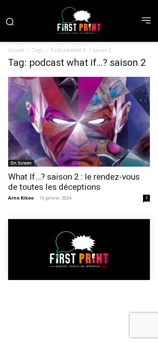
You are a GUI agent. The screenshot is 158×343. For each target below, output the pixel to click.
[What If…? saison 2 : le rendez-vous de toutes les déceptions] (79, 122)
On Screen (21, 163)
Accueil (16, 50)
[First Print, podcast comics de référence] (79, 20)
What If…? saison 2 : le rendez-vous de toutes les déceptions (74, 182)
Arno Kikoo (21, 198)
